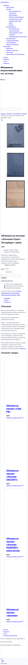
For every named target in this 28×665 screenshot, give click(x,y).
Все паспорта (13, 15)
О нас (5, 61)
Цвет (2, 269)
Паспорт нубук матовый (16, 17)
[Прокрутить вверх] (3, 661)
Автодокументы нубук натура (18, 36)
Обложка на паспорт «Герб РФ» (13, 408)
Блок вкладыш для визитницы (15, 54)
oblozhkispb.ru (5, 2)
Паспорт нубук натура (15, 19)
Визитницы (9, 48)
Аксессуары (7, 46)
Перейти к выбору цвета (13, 417)
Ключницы (9, 52)
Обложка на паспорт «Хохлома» (12, 612)
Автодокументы (11, 27)
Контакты (6, 63)
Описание (7, 298)
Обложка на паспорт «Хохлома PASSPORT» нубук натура (13, 544)
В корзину (4, 277)
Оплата (5, 57)
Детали (6, 300)
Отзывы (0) (7, 302)
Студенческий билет (12, 40)
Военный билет (11, 38)
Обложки (6, 5)
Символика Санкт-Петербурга (10, 293)
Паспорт (8, 9)
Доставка (6, 59)
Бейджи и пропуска (12, 50)
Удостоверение (11, 42)
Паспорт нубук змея (15, 21)
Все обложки (10, 7)
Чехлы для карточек (12, 44)
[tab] (15, 298)
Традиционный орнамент (8, 295)
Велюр (11, 25)
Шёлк (10, 23)
